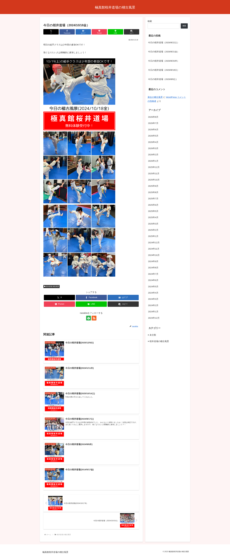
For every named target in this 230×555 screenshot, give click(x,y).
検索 (150, 21)
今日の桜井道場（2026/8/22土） (163, 42)
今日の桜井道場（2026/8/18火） (163, 70)
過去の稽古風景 (155, 97)
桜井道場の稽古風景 (52, 286)
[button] (131, 32)
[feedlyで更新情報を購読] (88, 318)
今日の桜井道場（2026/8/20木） (163, 61)
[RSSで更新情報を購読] (94, 318)
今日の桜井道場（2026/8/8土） (163, 79)
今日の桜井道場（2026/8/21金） (163, 51)
